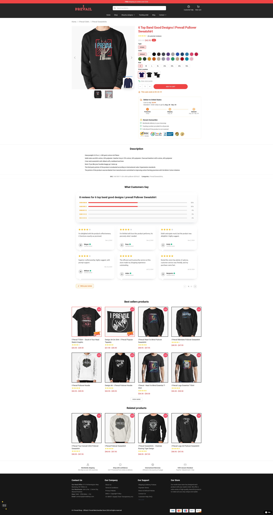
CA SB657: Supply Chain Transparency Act (119, 496)
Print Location (143, 69)
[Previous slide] (75, 57)
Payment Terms (143, 488)
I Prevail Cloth (84, 22)
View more (136, 399)
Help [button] (269, 512)
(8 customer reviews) (154, 36)
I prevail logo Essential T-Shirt (182, 385)
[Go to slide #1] (98, 94)
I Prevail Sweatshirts (99, 22)
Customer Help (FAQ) (145, 496)
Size (139, 62)
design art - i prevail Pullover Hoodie (118, 385)
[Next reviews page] (195, 286)
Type (140, 44)
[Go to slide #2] (109, 94)
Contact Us (142, 494)
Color (140, 50)
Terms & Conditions (111, 488)
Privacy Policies (110, 491)
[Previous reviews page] (185, 286)
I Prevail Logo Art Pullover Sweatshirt (185, 446)
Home (74, 22)
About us (108, 485)
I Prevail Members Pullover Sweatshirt (185, 340)
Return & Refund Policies (146, 491)
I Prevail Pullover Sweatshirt (115, 446)
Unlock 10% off (4, 505)
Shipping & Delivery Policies (147, 485)
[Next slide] (131, 57)
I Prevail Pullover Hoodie (81, 385)
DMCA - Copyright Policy (113, 494)
